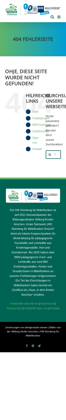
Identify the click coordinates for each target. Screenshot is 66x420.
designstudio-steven (36, 327)
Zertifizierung (40, 131)
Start (35, 111)
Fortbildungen (41, 118)
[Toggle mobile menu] (59, 17)
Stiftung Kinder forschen (24, 331)
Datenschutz (14, 308)
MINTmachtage (41, 124)
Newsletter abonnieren (24, 303)
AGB (27, 308)
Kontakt (37, 149)
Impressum (47, 303)
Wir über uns (40, 308)
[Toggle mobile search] (52, 17)
